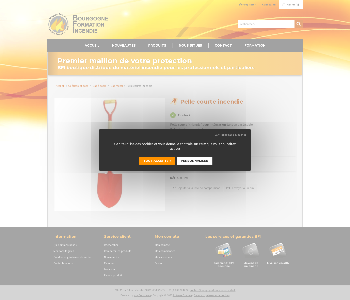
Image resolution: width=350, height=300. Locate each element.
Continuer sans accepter (230, 135)
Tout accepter (157, 161)
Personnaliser (194, 161)
